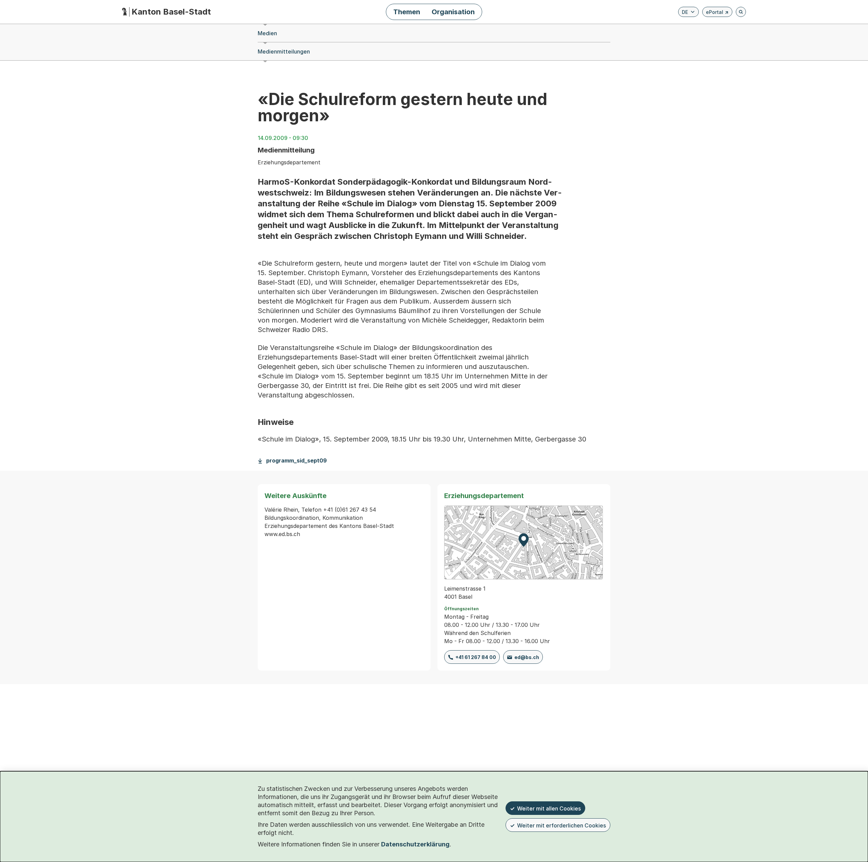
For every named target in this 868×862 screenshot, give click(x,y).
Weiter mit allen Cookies (549, 808)
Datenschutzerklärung (415, 844)
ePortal (717, 13)
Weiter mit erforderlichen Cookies (561, 825)
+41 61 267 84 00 (475, 657)
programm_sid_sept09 (296, 460)
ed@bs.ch (526, 657)
